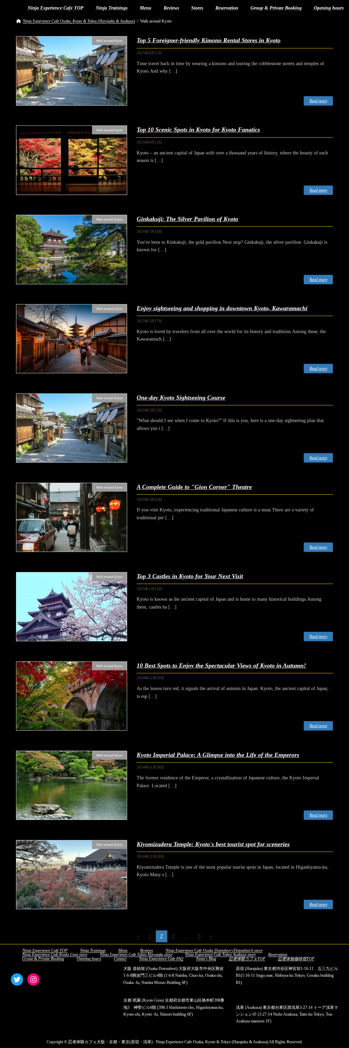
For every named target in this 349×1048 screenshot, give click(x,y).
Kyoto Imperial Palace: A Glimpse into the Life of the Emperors (218, 754)
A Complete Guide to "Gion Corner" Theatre (194, 486)
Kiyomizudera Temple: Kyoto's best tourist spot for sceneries (213, 844)
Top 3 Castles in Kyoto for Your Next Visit (190, 576)
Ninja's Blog (206, 958)
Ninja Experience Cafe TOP (44, 950)
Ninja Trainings (93, 950)
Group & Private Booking (43, 958)
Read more (318, 101)
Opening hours (89, 958)
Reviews (146, 950)
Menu (122, 950)
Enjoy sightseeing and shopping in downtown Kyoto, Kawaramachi (222, 308)
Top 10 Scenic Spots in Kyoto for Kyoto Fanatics (198, 129)
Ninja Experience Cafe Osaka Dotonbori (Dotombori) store (214, 950)
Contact (120, 958)
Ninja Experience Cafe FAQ (161, 958)
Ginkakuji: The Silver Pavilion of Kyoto (187, 218)
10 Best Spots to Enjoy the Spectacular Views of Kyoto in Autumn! (221, 665)
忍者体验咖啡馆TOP (296, 958)
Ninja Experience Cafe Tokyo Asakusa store (220, 954)
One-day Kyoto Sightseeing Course (181, 397)
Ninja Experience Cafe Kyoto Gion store (54, 954)
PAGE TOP (334, 1010)
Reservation (277, 954)
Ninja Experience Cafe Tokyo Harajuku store (136, 954)
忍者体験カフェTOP (247, 958)
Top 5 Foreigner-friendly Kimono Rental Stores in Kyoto (208, 40)
